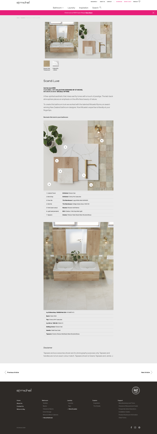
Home (18, 17)
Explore (94, 400)
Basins (45, 406)
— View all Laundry (72, 409)
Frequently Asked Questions (127, 409)
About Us (102, 1)
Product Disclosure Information (128, 415)
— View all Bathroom (47, 417)
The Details (96, 406)
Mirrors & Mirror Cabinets (50, 415)
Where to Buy (127, 1)
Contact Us (20, 406)
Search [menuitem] (95, 7)
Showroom (119, 1)
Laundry (69, 400)
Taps (69, 406)
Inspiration (23, 17)
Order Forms (122, 418)
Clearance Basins (48, 409)
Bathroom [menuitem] (57, 7)
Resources (94, 1)
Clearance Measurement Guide (128, 406)
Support (120, 400)
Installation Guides (124, 412)
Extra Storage (47, 412)
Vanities (45, 403)
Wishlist (135, 1)
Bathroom (45, 400)
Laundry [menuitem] (71, 7)
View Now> (89, 13)
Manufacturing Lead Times (127, 403)
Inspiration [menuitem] (83, 7)
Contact (109, 1)
